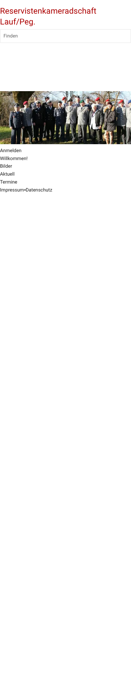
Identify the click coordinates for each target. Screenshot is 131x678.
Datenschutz (39, 190)
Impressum (12, 190)
